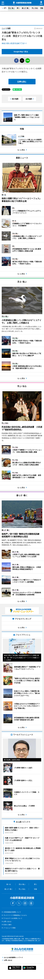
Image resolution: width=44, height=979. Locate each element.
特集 (41, 8)
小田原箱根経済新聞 (22, 2)
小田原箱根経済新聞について (12, 912)
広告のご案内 (7, 924)
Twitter (19, 903)
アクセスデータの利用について (12, 918)
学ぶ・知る (35, 8)
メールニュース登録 (9, 928)
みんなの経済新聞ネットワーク (22, 949)
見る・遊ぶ (11, 8)
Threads (31, 903)
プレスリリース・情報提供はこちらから (15, 915)
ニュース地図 (6, 28)
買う (18, 8)
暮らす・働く (25, 8)
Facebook (12, 903)
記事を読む (22, 81)
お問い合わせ (7, 921)
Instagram (25, 903)
